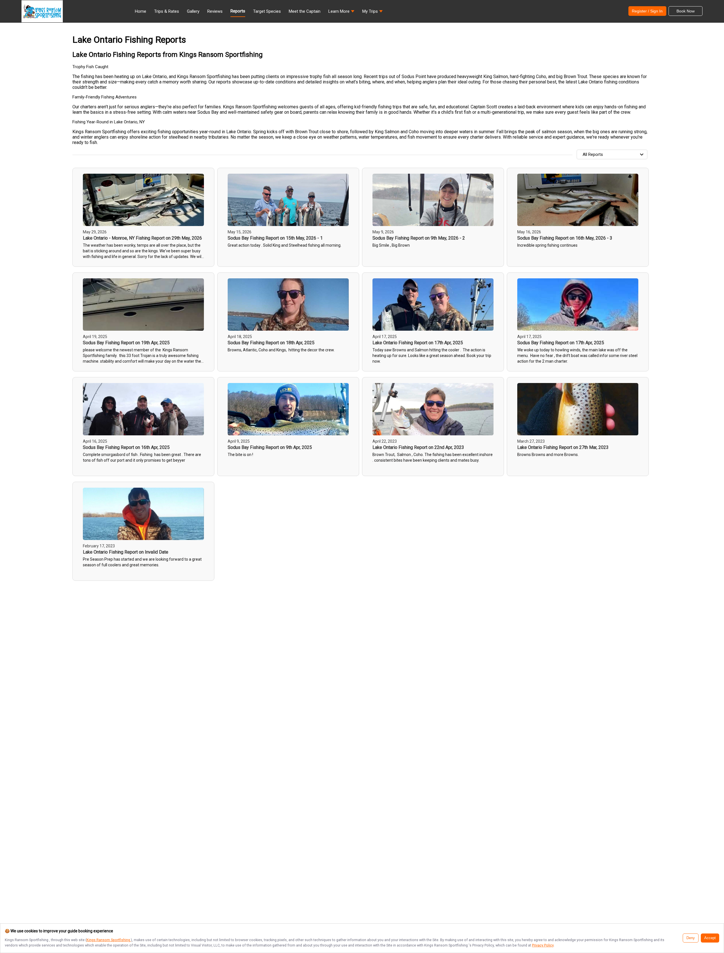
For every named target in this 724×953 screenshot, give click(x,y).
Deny (690, 938)
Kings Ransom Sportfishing (109, 940)
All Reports (593, 154)
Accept (710, 938)
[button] (341, 13)
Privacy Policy (542, 945)
